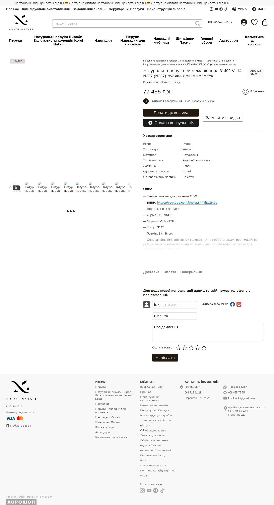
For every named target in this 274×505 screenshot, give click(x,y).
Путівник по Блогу (152, 455)
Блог (143, 460)
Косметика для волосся (254, 40)
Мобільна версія (20, 425)
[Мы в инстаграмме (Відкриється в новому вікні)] (211, 9)
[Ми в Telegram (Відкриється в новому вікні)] (221, 9)
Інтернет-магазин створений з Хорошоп (29, 497)
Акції (143, 475)
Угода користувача (153, 465)
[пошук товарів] (198, 23)
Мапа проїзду (236, 414)
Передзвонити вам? (197, 398)
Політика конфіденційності (158, 470)
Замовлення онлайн (89, 9)
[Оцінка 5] (205, 347)
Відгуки (145, 425)
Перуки (15, 40)
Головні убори (206, 40)
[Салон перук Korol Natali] (21, 389)
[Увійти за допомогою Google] (238, 304)
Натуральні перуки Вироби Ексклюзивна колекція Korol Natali (58, 40)
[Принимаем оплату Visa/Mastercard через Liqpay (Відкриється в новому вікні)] (15, 418)
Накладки (103, 40)
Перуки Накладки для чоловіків (132, 40)
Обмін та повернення (155, 440)
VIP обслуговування (153, 430)
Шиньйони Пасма (185, 40)
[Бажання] (254, 22)
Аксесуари (228, 40)
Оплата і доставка (152, 435)
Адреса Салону (150, 445)
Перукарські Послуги (126, 9)
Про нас (12, 9)
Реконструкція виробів (166, 9)
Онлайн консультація (174, 123)
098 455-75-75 (218, 22)
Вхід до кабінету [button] (151, 386)
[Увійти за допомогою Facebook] (232, 304)
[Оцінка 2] (185, 347)
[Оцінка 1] (179, 347)
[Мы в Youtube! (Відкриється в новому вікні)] (216, 9)
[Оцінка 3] (192, 347)
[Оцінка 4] (198, 347)
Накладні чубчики (161, 40)
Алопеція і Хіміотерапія (156, 450)
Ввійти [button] (154, 101)
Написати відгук (171, 82)
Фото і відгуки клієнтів (155, 420)
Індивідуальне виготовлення (46, 9)
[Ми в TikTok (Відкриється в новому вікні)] (225, 9)
